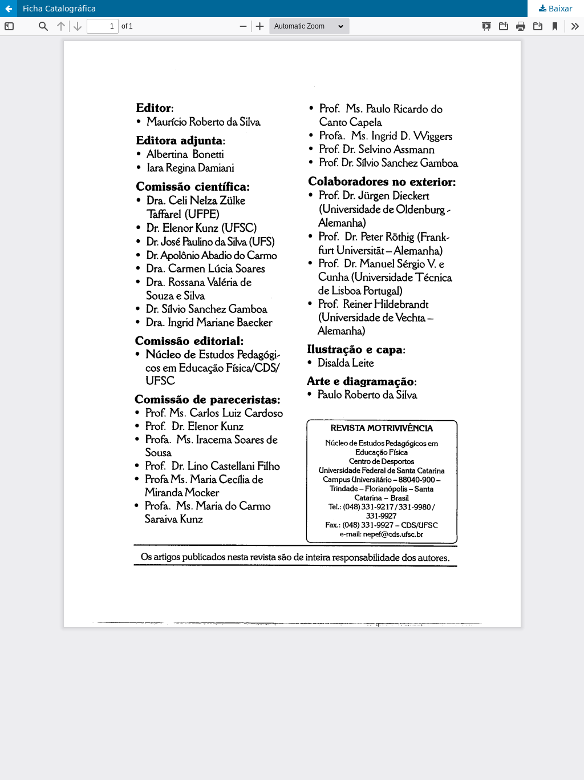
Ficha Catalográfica (59, 8)
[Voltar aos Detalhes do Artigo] (8, 8)
